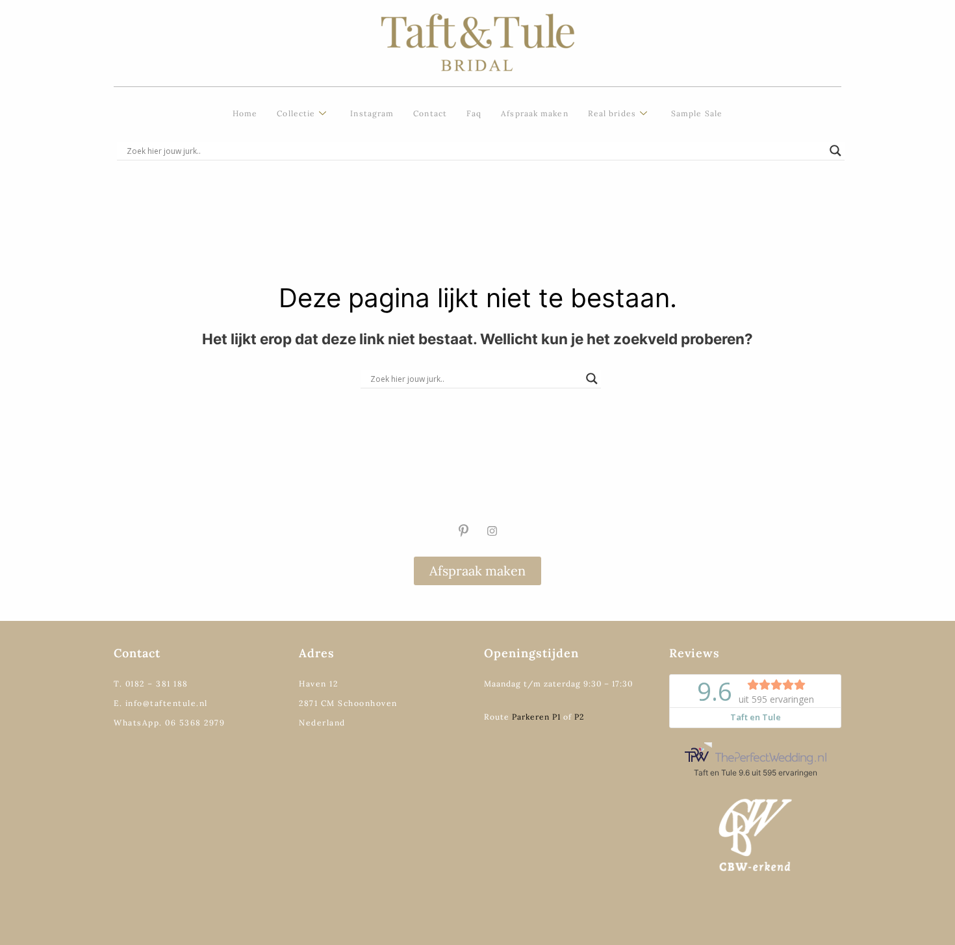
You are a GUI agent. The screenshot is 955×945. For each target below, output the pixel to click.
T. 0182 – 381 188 (151, 683)
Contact (430, 113)
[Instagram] (492, 530)
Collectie (296, 113)
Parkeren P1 (536, 717)
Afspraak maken (534, 113)
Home (245, 113)
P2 (579, 717)
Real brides (612, 113)
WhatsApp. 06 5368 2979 (169, 722)
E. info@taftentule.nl (161, 703)
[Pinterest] (463, 530)
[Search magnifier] (835, 151)
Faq (473, 113)
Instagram (372, 113)
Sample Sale (696, 113)
